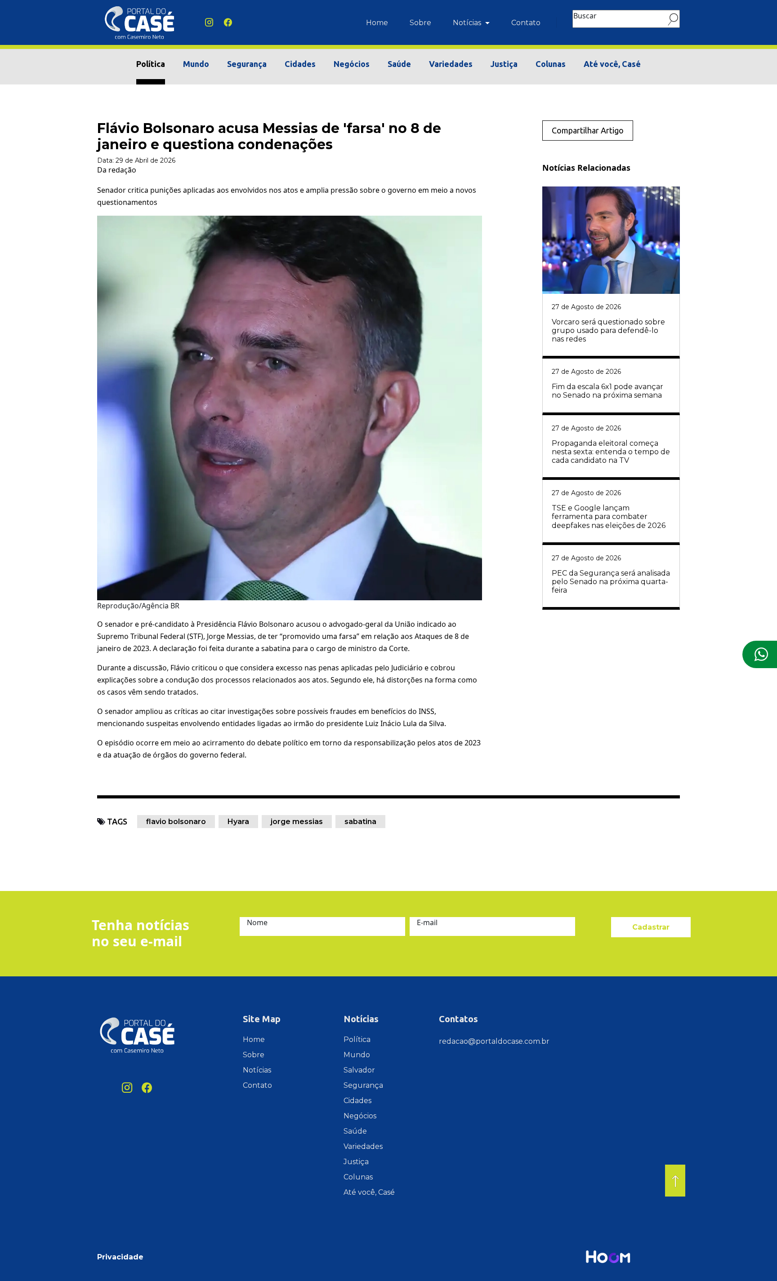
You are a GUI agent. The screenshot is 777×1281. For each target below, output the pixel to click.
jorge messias (297, 821)
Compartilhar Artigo (588, 130)
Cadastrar (651, 927)
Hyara (238, 821)
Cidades (300, 63)
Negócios (352, 63)
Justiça (504, 63)
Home (377, 22)
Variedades (451, 63)
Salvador (359, 1070)
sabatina (360, 821)
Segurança (247, 63)
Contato (525, 22)
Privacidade (120, 1257)
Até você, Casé (612, 63)
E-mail (427, 922)
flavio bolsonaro (176, 821)
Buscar (585, 16)
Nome (257, 922)
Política (150, 63)
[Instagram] (209, 22)
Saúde (399, 63)
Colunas (551, 63)
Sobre (420, 22)
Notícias (468, 22)
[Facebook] (228, 22)
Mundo (196, 63)
